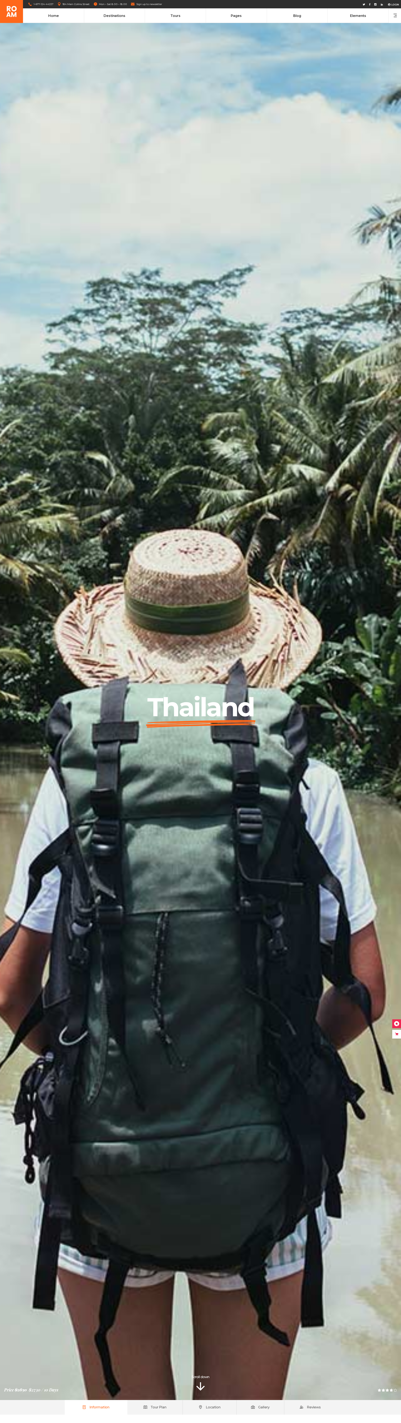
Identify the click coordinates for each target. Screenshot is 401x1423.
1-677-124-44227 (43, 4)
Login (395, 4)
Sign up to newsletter (149, 4)
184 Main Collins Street (76, 4)
